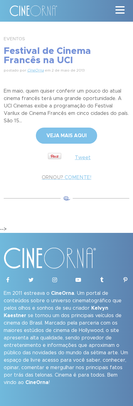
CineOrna (35, 70)
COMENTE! (66, 177)
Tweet (83, 157)
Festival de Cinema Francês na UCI (47, 55)
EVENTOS (14, 39)
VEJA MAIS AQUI (66, 135)
